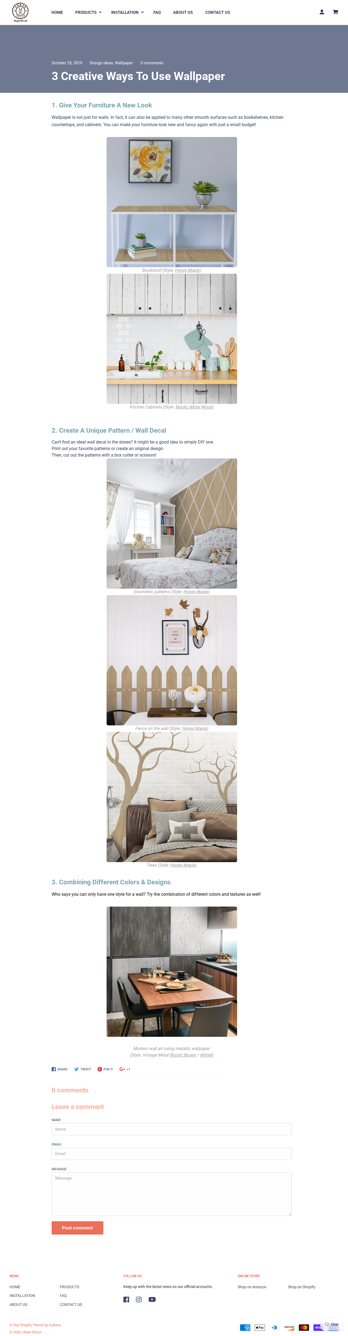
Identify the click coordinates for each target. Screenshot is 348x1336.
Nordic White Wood (194, 407)
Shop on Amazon (252, 1287)
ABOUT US (183, 12)
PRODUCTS (86, 12)
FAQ (157, 12)
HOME (57, 12)
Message (59, 1169)
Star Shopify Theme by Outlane (37, 1325)
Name (56, 1120)
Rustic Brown (183, 1055)
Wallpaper (124, 62)
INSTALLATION (125, 12)
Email (57, 1144)
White (205, 1055)
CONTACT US (217, 12)
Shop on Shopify (301, 1287)
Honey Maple (187, 270)
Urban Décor (31, 1332)
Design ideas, (102, 62)
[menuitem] (57, 12)
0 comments (152, 62)
